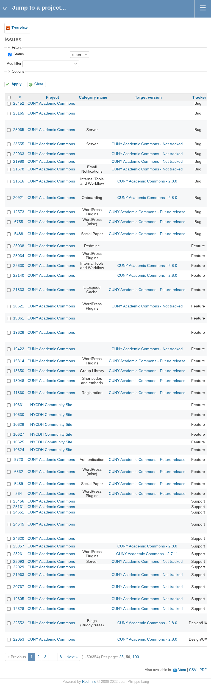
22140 (18, 275)
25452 (18, 103)
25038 (18, 246)
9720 (18, 459)
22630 (18, 265)
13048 (18, 380)
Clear (38, 84)
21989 (18, 161)
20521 (18, 306)
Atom (181, 670)
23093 (18, 561)
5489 (18, 483)
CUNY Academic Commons (51, 103)
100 (135, 657)
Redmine (89, 682)
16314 (18, 361)
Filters (17, 48)
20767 (18, 586)
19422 (18, 349)
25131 (18, 506)
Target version (148, 97)
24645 (18, 524)
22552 (18, 623)
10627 (18, 434)
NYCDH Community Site (51, 405)
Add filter (14, 63)
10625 (18, 442)
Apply (16, 84)
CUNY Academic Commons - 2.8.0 (147, 181)
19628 (18, 332)
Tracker (199, 97)
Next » (72, 657)
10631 (18, 405)
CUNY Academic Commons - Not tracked (147, 144)
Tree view (19, 28)
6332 (18, 471)
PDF (203, 670)
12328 (18, 608)
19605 (18, 598)
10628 (18, 424)
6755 (18, 221)
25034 (18, 255)
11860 (18, 392)
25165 (18, 113)
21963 (18, 574)
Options (18, 71)
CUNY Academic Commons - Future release (147, 212)
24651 (18, 512)
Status (18, 54)
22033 (18, 154)
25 (121, 657)
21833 (18, 289)
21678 (18, 169)
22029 (18, 567)
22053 (18, 639)
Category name (93, 97)
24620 (18, 538)
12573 (18, 212)
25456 (18, 501)
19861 (18, 318)
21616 (18, 181)
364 (18, 493)
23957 (18, 546)
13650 (18, 371)
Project (52, 97)
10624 (18, 449)
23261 (18, 554)
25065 (18, 129)
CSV (192, 670)
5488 (18, 234)
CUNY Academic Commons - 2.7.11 (147, 554)
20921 (18, 197)
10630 (18, 414)
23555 (18, 144)
